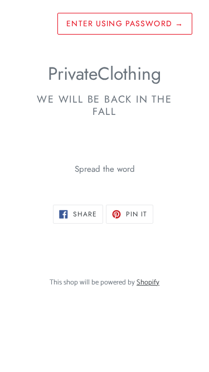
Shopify (148, 282)
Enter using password (124, 23)
